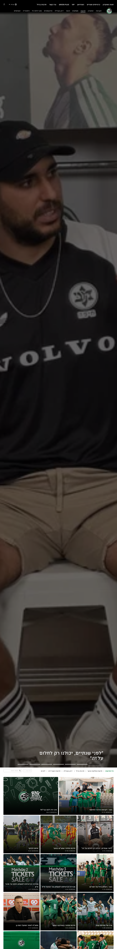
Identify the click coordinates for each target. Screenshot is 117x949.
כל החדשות (109, 771)
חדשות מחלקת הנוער (94, 771)
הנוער (68, 11)
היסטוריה (26, 11)
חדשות (83, 11)
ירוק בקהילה (59, 11)
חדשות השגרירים (54, 771)
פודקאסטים (48, 11)
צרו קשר (52, 4)
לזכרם (43, 771)
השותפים (17, 11)
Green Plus (64, 4)
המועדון (90, 11)
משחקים (75, 11)
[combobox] (27, 770)
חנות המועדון (108, 4)
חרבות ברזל (41, 4)
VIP (73, 4)
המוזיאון (80, 4)
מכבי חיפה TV (37, 11)
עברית (12, 4)
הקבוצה (98, 11)
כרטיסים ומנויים (93, 4)
